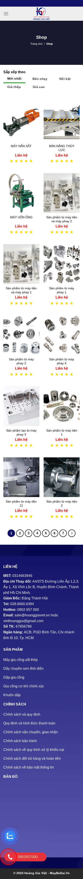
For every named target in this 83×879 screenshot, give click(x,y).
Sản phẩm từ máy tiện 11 (21, 503)
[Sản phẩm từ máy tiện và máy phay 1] (21, 264)
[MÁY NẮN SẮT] (21, 122)
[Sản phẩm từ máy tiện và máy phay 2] (62, 193)
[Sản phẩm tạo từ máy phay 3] (21, 406)
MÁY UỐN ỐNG (21, 217)
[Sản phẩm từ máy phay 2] (21, 335)
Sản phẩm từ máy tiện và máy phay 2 (61, 219)
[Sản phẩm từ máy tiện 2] (62, 477)
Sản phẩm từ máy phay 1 (61, 290)
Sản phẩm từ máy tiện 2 (61, 503)
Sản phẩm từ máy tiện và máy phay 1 (21, 290)
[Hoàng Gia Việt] (41, 14)
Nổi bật (65, 78)
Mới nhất (14, 78)
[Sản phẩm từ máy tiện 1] (62, 406)
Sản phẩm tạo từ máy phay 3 (21, 432)
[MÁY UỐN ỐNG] (21, 193)
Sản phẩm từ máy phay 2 (21, 361)
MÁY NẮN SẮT (21, 146)
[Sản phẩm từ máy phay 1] (62, 264)
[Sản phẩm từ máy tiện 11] (21, 477)
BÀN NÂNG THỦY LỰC (61, 148)
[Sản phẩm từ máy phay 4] (62, 335)
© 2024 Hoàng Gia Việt (30, 873)
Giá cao (39, 87)
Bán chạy (40, 78)
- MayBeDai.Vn (59, 873)
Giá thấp (14, 87)
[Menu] (6, 13)
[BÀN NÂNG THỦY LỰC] (62, 122)
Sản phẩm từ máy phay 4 (61, 361)
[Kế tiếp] (72, 533)
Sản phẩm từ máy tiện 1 (61, 432)
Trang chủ (36, 43)
